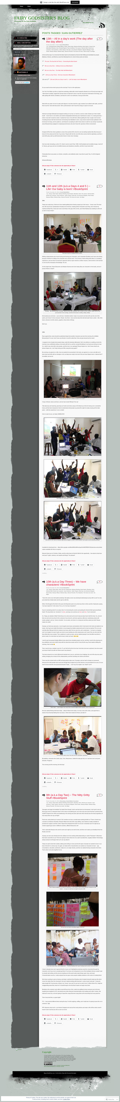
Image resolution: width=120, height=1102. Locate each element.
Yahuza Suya (86, 51)
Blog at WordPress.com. (49, 1073)
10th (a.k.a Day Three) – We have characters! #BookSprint (60, 75)
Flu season (78, 48)
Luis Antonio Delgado (76, 49)
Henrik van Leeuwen (51, 195)
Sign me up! (17, 52)
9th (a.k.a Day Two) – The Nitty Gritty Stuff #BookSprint (58, 70)
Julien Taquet (62, 49)
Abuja (65, 46)
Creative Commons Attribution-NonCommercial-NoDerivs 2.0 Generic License (57, 1066)
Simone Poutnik (69, 51)
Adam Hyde (71, 46)
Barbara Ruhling (78, 46)
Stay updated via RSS (88, 22)
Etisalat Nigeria (63, 48)
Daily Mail (48, 48)
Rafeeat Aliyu (61, 51)
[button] (72, 233)
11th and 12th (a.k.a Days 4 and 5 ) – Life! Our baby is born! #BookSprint (68, 79)
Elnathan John (55, 48)
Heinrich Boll (84, 48)
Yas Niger (92, 51)
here (64, 612)
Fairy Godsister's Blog (42, 17)
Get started (75, 2)
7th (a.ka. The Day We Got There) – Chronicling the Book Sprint (61, 61)
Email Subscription (24, 43)
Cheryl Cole (92, 46)
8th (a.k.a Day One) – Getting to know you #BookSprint (58, 66)
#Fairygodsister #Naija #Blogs (56, 46)
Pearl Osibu (91, 195)
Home (21, 6)
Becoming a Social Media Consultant (69, 801)
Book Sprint (86, 46)
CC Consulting (22, 38)
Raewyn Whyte (53, 51)
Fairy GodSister (71, 48)
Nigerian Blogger (86, 49)
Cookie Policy (66, 1099)
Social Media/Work (64, 44)
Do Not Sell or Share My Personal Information (66, 1073)
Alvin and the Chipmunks (65, 589)
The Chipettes (79, 592)
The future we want (78, 51)
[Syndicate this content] (17, 72)
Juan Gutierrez (55, 49)
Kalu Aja (68, 49)
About (29, 6)
